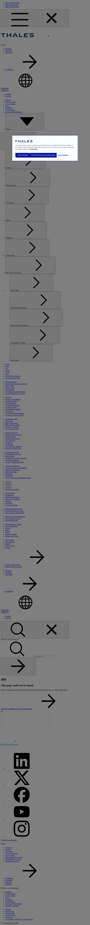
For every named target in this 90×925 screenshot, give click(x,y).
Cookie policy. (33, 149)
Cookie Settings (63, 155)
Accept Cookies (23, 155)
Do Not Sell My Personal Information (43, 155)
